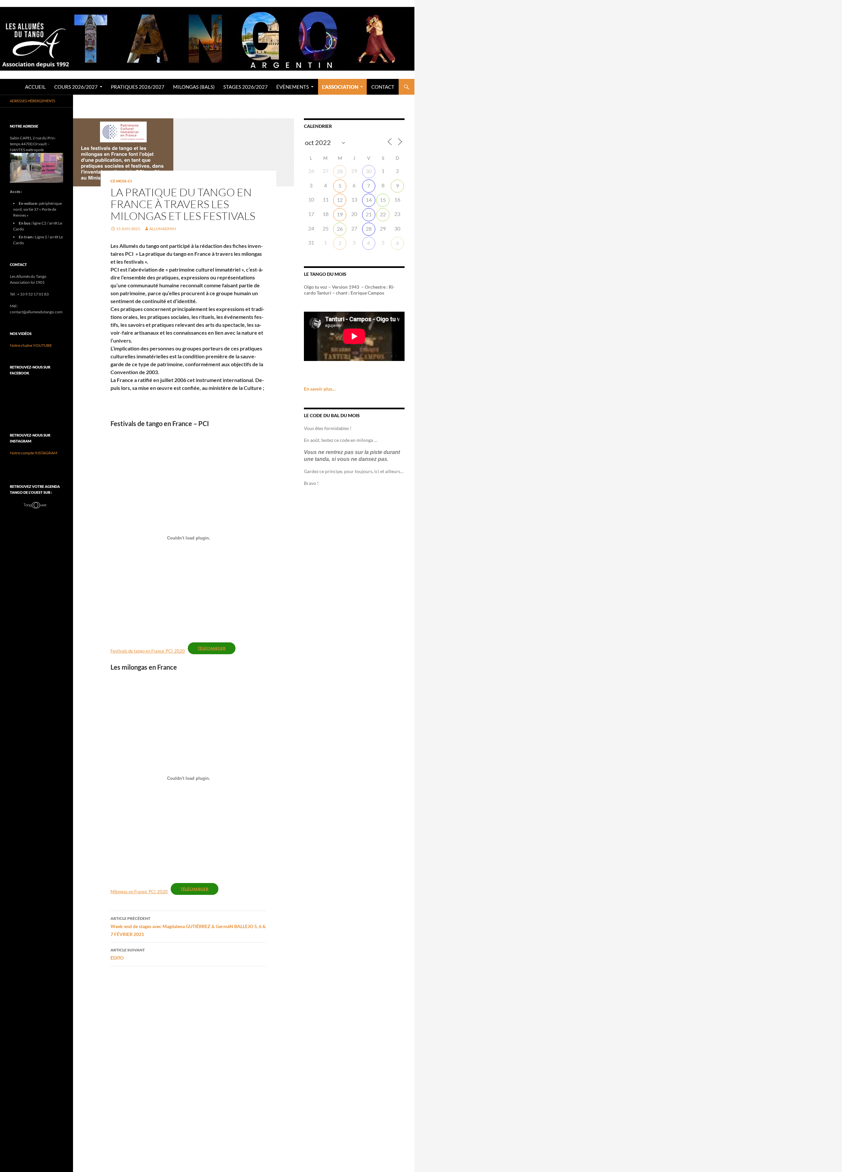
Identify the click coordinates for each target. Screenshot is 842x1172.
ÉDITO (128, 954)
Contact (382, 87)
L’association (340, 87)
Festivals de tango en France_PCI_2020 (148, 651)
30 (369, 171)
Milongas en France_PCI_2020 (139, 891)
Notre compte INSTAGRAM (33, 452)
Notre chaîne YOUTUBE (31, 345)
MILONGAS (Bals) (194, 87)
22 (383, 214)
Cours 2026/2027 (76, 87)
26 (340, 229)
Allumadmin (162, 228)
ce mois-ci (121, 181)
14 (369, 200)
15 (383, 200)
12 (340, 200)
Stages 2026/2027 (245, 87)
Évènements (292, 87)
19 (340, 214)
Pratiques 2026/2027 (137, 87)
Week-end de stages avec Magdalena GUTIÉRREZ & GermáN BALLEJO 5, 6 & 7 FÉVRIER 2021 (188, 926)
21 (369, 214)
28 (340, 171)
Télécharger (212, 648)
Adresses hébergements (32, 101)
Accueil (35, 87)
